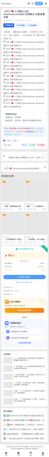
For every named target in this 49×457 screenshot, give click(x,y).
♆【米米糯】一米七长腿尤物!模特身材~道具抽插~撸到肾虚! (29, 367)
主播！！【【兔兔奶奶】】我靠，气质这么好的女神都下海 (29, 400)
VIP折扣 (25, 261)
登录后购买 (25, 277)
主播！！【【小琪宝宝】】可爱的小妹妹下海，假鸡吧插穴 (29, 392)
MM (9, 145)
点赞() (42, 145)
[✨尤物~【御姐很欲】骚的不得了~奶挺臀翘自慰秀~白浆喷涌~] (12, 190)
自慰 (14, 141)
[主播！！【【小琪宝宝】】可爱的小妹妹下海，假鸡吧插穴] (8, 393)
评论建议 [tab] (33, 25)
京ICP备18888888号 (17, 449)
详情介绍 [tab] (9, 25)
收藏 (33, 145)
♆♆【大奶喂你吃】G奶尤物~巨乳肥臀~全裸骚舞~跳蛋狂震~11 (29, 359)
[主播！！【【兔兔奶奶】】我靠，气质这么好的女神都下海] (8, 401)
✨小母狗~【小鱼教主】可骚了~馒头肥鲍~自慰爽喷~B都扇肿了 (29, 384)
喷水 (9, 141)
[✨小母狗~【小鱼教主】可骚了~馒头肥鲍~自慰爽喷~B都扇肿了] (8, 385)
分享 (25, 145)
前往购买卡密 (26, 310)
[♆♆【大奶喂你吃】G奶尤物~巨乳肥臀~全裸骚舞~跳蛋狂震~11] (12, 223)
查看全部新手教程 (25, 343)
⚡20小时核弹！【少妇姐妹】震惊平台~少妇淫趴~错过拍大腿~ (29, 375)
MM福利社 (25, 447)
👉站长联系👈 (29, 131)
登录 (40, 3)
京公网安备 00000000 (31, 449)
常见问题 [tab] (21, 25)
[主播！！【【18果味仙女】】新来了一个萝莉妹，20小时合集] (36, 190)
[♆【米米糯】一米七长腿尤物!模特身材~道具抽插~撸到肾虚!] (36, 223)
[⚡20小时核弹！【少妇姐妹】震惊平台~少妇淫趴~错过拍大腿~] (8, 377)
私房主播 (18, 20)
